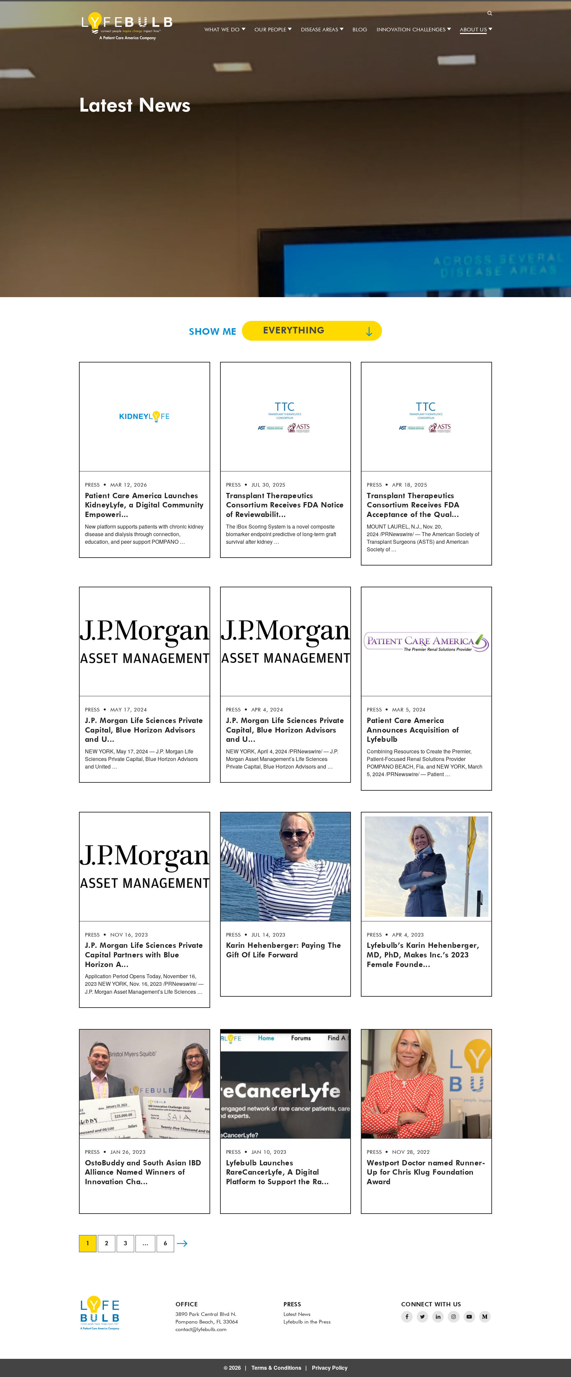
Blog (360, 30)
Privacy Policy (330, 1367)
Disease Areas (319, 30)
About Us (473, 30)
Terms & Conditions (276, 1367)
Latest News (297, 1314)
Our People (270, 30)
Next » (182, 1243)
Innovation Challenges (411, 30)
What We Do (222, 30)
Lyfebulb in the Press (307, 1322)
